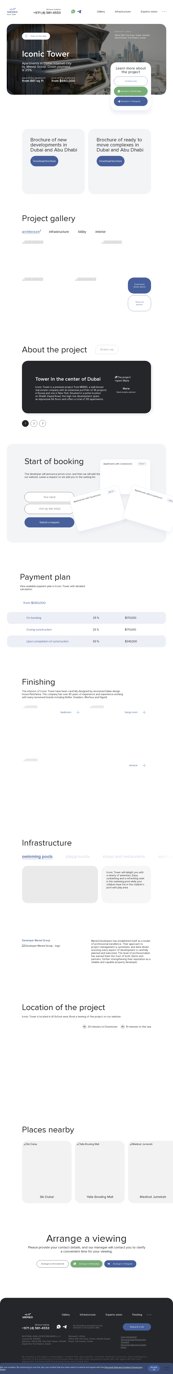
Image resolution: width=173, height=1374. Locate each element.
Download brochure (44, 161)
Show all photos (139, 303)
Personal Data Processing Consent (133, 1341)
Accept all (154, 1368)
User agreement (129, 1337)
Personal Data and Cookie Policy (133, 1346)
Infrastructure (123, 11)
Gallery (101, 11)
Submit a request (49, 522)
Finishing (137, 1314)
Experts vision (149, 11)
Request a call (137, 1327)
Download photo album (139, 285)
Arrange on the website (52, 1264)
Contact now (131, 81)
